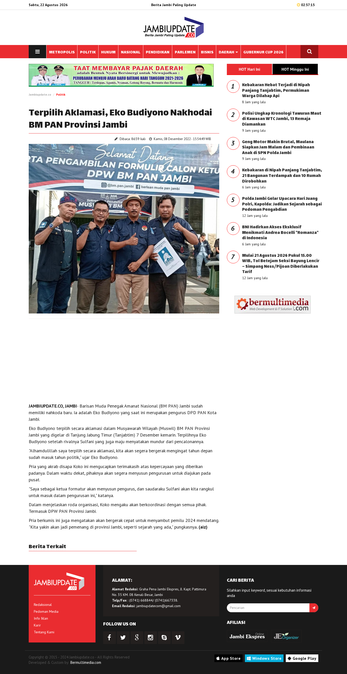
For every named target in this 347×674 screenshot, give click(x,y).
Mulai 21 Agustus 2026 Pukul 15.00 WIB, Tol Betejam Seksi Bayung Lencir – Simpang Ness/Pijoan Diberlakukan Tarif (280, 264)
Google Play (305, 658)
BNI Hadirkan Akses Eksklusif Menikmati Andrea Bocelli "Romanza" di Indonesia (280, 233)
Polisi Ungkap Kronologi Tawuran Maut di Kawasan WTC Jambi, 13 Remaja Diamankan (281, 119)
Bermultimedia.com (85, 662)
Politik (60, 94)
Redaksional (43, 604)
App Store (231, 658)
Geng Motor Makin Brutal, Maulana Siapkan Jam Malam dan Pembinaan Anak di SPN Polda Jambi (278, 148)
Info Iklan (41, 618)
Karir (37, 625)
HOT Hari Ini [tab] (249, 69)
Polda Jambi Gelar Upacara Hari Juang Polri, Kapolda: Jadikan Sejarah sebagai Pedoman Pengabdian (282, 204)
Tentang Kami (44, 632)
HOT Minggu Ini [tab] (295, 69)
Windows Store (267, 658)
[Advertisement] (124, 359)
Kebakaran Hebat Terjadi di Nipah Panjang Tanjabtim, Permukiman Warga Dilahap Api (276, 91)
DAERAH (227, 52)
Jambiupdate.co (40, 94)
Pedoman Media (46, 611)
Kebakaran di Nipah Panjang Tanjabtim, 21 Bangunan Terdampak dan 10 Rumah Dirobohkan (282, 176)
